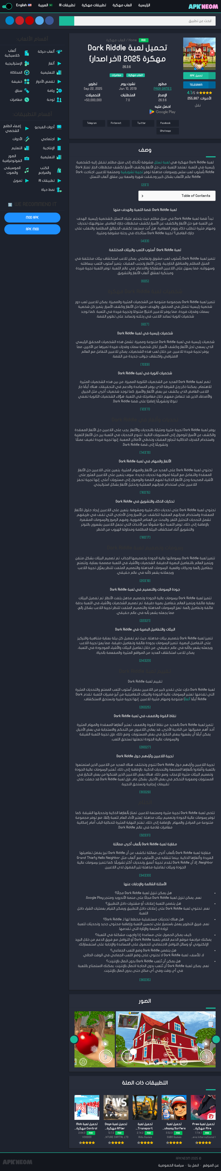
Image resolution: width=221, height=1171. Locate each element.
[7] (147, 324)
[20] (142, 581)
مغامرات (116, 75)
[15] (147, 492)
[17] (147, 537)
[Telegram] (9, 20)
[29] (148, 792)
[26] (142, 707)
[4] (143, 241)
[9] (148, 364)
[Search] (66, 21)
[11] (147, 409)
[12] (142, 409)
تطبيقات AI (67, 5)
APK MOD (32, 229)
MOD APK (32, 217)
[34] (142, 875)
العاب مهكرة (122, 5)
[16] (142, 492)
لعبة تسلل (162, 162)
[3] (147, 241)
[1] (147, 185)
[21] (147, 621)
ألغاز (187, 699)
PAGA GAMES (163, 88)
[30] (142, 792)
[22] (142, 621)
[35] (148, 980)
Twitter (141, 123)
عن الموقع (211, 1165)
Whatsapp (165, 131)
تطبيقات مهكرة (94, 5)
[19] (147, 581)
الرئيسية (144, 5)
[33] (148, 875)
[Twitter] (39, 20)
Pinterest (116, 123)
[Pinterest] (19, 20)
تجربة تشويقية (132, 172)
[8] (143, 324)
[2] (143, 185)
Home (133, 40)
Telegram (92, 123)
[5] (147, 281)
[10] (143, 364)
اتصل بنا (193, 1165)
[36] (142, 980)
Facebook (165, 123)
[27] (148, 747)
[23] (148, 660)
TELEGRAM (196, 85)
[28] (142, 747)
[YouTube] (29, 20)
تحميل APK (196, 75)
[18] (142, 537)
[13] (147, 452)
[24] (142, 660)
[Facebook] (49, 20)
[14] (142, 452)
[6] (143, 281)
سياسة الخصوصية (171, 1165)
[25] (148, 707)
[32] (142, 835)
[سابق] (216, 1039)
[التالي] (74, 1039)
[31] (147, 835)
